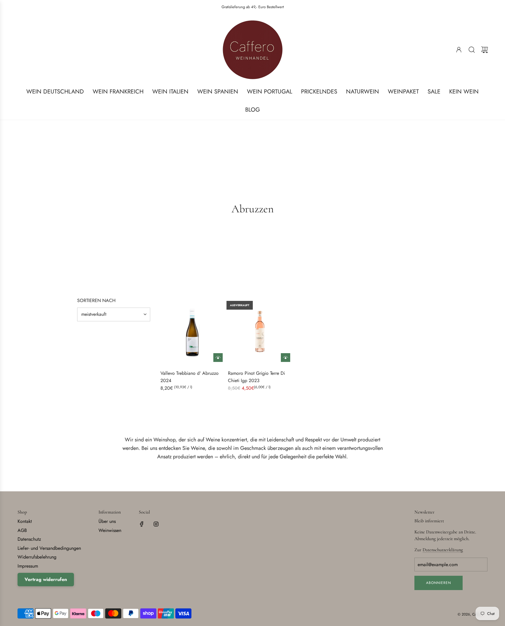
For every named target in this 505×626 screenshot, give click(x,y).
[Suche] (471, 49)
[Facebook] (141, 524)
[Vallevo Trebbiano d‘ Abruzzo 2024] (192, 331)
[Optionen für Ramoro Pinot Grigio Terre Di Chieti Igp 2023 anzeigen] (285, 357)
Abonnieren (438, 582)
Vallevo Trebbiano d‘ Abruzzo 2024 (189, 377)
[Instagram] (156, 524)
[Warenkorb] (484, 49)
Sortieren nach (96, 300)
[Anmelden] (458, 49)
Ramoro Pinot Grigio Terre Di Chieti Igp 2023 (256, 377)
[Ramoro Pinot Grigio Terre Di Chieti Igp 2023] (259, 331)
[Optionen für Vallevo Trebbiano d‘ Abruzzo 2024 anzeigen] (218, 357)
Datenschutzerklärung (443, 550)
